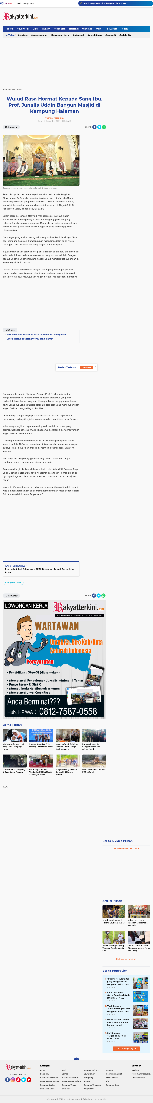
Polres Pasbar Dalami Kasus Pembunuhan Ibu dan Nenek (118, 1022)
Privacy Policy (138, 1077)
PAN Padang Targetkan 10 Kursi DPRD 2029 (116, 1036)
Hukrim (46, 28)
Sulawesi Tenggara (92, 1085)
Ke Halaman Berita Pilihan (126, 848)
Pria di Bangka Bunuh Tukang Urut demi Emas (113, 921)
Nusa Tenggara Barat (49, 1081)
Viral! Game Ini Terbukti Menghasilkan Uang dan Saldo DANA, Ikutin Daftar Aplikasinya (119, 1009)
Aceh (42, 1070)
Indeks (9, 28)
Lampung (88, 1077)
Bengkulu (44, 1074)
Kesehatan (60, 28)
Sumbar (65, 1089)
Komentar (12, 127)
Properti (111, 35)
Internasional (40, 35)
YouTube (31, 1083)
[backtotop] (76, 1060)
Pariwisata (111, 28)
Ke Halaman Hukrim (125, 959)
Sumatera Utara (47, 1089)
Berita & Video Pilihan (117, 841)
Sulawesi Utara (112, 1085)
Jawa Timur (89, 1074)
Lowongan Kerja (60, 35)
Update (87, 367)
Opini (99, 28)
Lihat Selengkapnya (126, 1048)
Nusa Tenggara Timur (71, 1081)
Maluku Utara (112, 1077)
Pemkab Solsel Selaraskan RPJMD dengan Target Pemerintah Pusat (40, 571)
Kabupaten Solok (13, 583)
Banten (109, 1070)
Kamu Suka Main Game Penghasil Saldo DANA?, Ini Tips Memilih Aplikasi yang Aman (118, 995)
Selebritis (126, 35)
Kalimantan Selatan (49, 1077)
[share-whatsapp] (104, 127)
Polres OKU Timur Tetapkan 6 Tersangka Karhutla (137, 922)
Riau (108, 1081)
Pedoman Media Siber (142, 1074)
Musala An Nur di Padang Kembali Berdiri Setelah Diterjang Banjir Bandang (117, 3)
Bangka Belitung (91, 1070)
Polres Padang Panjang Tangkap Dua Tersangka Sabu (113, 948)
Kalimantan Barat (114, 1074)
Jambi (65, 1074)
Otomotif (79, 35)
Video (11, 35)
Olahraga (87, 28)
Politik (124, 28)
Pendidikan (95, 35)
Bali (63, 1070)
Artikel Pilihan (112, 901)
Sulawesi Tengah (69, 1085)
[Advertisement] (96, 16)
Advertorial (23, 28)
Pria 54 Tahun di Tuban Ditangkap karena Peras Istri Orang (139, 948)
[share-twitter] (99, 127)
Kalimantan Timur (70, 1077)
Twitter (25, 1083)
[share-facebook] (94, 127)
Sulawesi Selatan (47, 1085)
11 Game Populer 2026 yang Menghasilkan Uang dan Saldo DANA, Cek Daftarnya (119, 982)
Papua (87, 1081)
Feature (24, 35)
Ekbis (35, 28)
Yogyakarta (89, 1089)
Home (8, 3)
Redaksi (135, 1070)
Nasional (74, 28)
